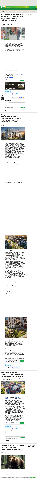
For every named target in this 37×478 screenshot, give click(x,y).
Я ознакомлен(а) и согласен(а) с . (11, 108)
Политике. (30, 477)
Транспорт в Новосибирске (6, 11)
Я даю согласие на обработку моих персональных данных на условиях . (12, 107)
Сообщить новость (9, 91)
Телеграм (18, 93)
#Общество (2, 25)
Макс (14, 93)
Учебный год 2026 (14, 11)
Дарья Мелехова (30, 15)
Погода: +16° (26, 7)
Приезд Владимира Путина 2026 (22, 11)
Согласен (33, 477)
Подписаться (22, 80)
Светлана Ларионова (30, 446)
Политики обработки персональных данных (9, 107)
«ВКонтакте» (11, 77)
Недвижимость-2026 (31, 11)
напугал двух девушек (19, 74)
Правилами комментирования (14, 108)
